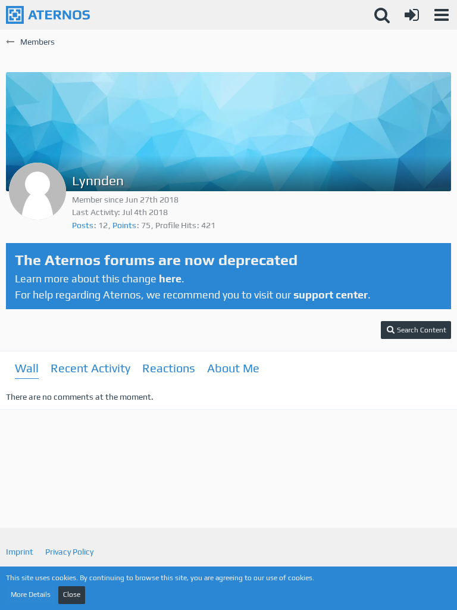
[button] (441, 15)
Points (124, 225)
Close (71, 594)
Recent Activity (90, 368)
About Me (233, 368)
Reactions (168, 368)
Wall (27, 368)
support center (330, 294)
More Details (31, 594)
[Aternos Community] (48, 15)
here (170, 278)
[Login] (412, 15)
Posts (82, 225)
